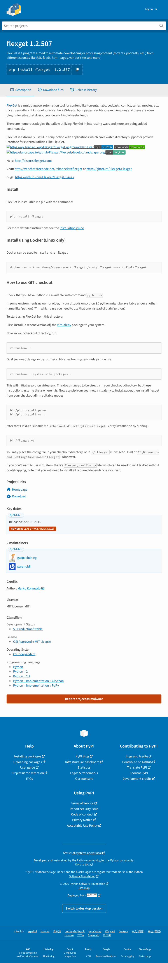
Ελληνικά (110, 931)
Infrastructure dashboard (82, 762)
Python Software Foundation (87, 884)
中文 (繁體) (154, 931)
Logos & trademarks (84, 773)
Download (19, 496)
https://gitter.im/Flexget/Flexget (109, 168)
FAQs (29, 778)
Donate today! (84, 864)
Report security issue (84, 808)
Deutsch (123, 931)
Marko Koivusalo (29, 588)
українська (94, 931)
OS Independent (24, 654)
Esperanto (93, 935)
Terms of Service (82, 803)
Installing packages (27, 756)
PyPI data (15, 515)
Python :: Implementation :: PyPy (36, 685)
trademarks (117, 872)
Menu (149, 9)
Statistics (84, 767)
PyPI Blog (82, 756)
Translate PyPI (137, 767)
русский (69, 935)
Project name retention (27, 773)
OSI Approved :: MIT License (32, 641)
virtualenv (64, 324)
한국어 (107, 935)
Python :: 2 (20, 671)
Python (18, 666)
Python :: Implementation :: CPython (38, 680)
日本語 (57, 931)
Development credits (136, 778)
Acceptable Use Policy (82, 825)
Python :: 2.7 (21, 676)
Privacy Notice (82, 819)
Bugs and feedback (139, 756)
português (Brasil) (75, 931)
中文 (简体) (138, 931)
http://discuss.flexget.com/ (33, 160)
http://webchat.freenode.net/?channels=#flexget (48, 168)
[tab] (20, 90)
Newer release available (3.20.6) (32, 529)
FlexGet (12, 105)
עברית (80, 935)
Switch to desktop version (84, 908)
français (44, 931)
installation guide (72, 228)
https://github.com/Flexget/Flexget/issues (44, 177)
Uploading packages (27, 762)
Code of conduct (82, 814)
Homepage (20, 489)
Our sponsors (84, 778)
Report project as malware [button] (84, 698)
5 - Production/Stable (28, 629)
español (32, 931)
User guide (27, 767)
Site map (84, 888)
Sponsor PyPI (139, 773)
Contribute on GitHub (137, 762)
